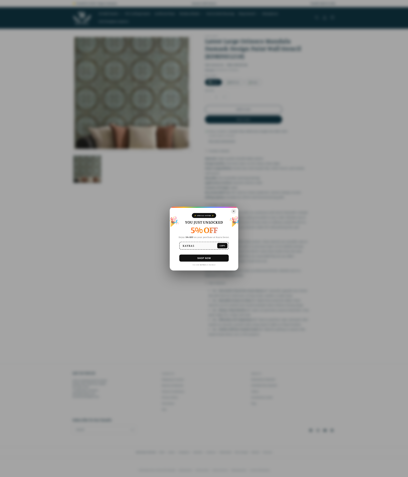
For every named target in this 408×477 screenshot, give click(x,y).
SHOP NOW (204, 258)
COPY (222, 246)
